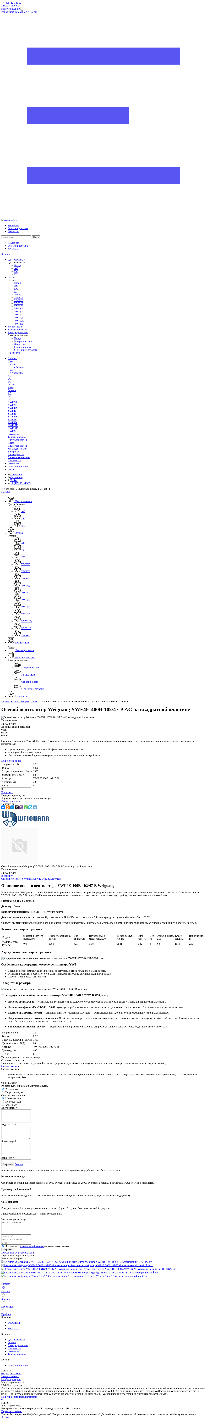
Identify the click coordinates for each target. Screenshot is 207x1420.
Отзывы (46, 878)
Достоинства (9, 1107)
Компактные (15, 1351)
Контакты (13, 231)
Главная (5, 701)
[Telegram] (35, 807)
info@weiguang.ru (11, 8)
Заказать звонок (10, 5)
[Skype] (30, 807)
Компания (13, 225)
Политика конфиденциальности (19, 1396)
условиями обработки (32, 1246)
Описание (6, 878)
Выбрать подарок (11, 801)
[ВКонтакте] (3, 807)
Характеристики (21, 878)
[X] (17, 807)
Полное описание (11, 760)
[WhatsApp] (26, 807)
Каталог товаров (20, 701)
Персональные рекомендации (17, 1252)
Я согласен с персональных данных (37, 1246)
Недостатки (8, 1124)
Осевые (12, 390)
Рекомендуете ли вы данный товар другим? (25, 1085)
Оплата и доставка (18, 228)
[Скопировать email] (22, 9)
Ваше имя (7, 1157)
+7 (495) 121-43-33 (11, 2)
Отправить (8, 1164)
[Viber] (21, 807)
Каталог (5, 254)
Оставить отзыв (10, 1066)
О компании (14, 1322)
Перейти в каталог (11, 1411)
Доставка (56, 878)
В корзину (7, 792)
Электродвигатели (18, 445)
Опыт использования (13, 1095)
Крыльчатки (14, 1348)
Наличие (36, 878)
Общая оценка (9, 1083)
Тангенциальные (17, 1354)
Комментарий (8, 1141)
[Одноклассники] (8, 807)
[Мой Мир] (12, 807)
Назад (17, 265)
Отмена (19, 1164)
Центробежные (16, 373)
